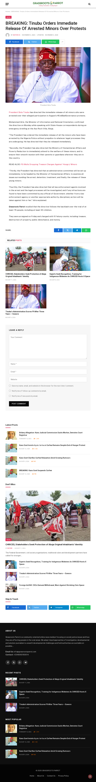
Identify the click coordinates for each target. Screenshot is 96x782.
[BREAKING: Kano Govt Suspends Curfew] (11, 473)
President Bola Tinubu (19, 112)
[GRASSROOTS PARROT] (48, 4)
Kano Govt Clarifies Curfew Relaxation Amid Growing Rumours (44, 458)
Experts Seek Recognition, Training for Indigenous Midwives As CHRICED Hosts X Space (70, 275)
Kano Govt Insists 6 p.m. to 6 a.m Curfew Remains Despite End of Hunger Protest (52, 445)
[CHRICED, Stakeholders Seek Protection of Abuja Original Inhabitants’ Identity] (26, 259)
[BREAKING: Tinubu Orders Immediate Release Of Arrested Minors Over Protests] (48, 75)
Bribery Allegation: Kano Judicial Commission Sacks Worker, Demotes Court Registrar (50, 434)
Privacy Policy (63, 776)
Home (8, 11)
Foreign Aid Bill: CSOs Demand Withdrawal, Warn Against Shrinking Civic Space (51, 585)
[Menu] (7, 4)
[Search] (89, 4)
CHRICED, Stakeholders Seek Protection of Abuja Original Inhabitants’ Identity (26, 275)
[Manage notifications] (90, 777)
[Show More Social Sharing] (62, 42)
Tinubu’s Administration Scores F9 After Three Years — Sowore (25, 313)
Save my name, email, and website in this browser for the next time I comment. (43, 386)
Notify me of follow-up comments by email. (29, 391)
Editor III (16, 35)
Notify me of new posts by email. (25, 396)
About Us (40, 776)
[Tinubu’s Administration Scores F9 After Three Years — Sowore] (26, 296)
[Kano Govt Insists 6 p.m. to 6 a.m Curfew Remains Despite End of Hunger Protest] (11, 448)
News (8, 17)
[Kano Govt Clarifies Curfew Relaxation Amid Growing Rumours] (11, 460)
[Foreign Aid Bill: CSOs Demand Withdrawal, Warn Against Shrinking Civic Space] (11, 588)
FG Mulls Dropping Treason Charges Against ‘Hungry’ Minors (49, 164)
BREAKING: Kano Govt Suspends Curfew (35, 470)
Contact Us (51, 776)
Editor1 (10, 548)
